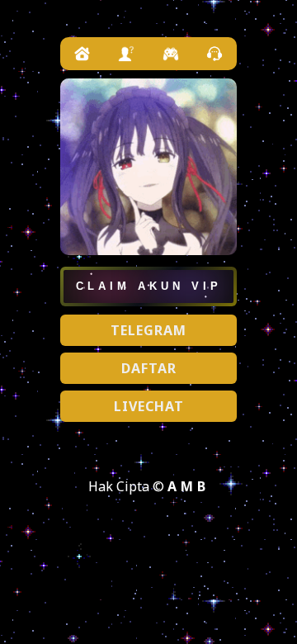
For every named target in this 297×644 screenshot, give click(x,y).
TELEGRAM (148, 330)
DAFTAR (149, 368)
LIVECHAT (149, 406)
